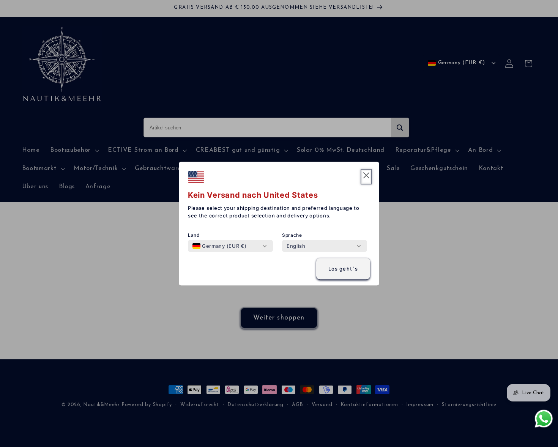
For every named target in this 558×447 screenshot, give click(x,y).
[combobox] (219, 246)
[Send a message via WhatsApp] (543, 418)
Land (194, 235)
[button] (366, 177)
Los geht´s (343, 269)
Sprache (292, 235)
